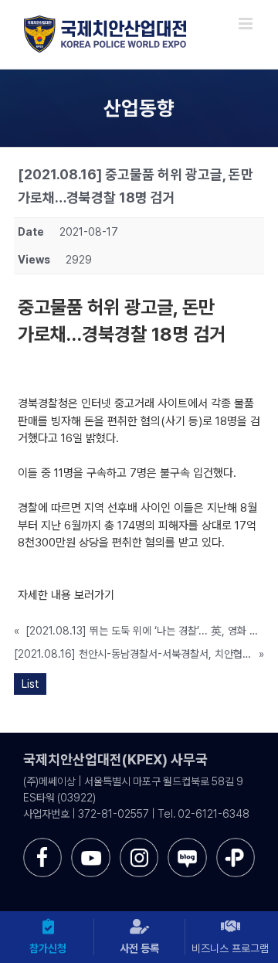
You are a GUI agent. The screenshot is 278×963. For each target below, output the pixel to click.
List (30, 684)
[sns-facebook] (42, 843)
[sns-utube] (90, 843)
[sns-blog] (187, 843)
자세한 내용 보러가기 (66, 595)
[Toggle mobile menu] (247, 23)
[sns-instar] (139, 843)
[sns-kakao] (235, 843)
